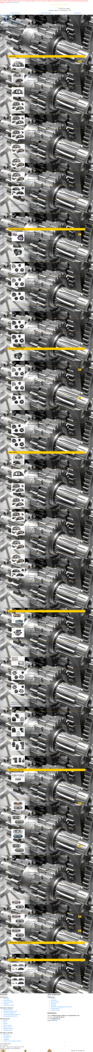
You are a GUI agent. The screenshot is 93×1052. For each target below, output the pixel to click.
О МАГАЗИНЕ (77, 13)
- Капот (5, 1022)
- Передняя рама (7, 1030)
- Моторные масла (8, 1009)
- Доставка (53, 1003)
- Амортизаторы (7, 1000)
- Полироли (6, 1037)
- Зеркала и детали (8, 1028)
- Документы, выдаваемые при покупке (61, 1006)
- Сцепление (6, 998)
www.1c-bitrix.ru (14, 2)
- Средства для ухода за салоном (12, 1041)
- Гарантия (53, 1005)
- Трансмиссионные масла (10, 1011)
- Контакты (53, 998)
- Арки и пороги (7, 1025)
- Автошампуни (7, 1036)
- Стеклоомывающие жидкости (11, 1014)
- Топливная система (8, 1005)
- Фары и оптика (7, 1026)
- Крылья (5, 1023)
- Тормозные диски (8, 1002)
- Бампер (5, 1020)
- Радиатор (6, 1003)
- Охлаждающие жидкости (10, 1016)
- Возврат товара (55, 1010)
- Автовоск (6, 1034)
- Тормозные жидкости (9, 1012)
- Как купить (53, 1000)
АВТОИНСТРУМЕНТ (46, 13)
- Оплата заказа (54, 1002)
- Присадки (6, 1039)
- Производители (55, 1008)
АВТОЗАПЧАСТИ (15, 13)
